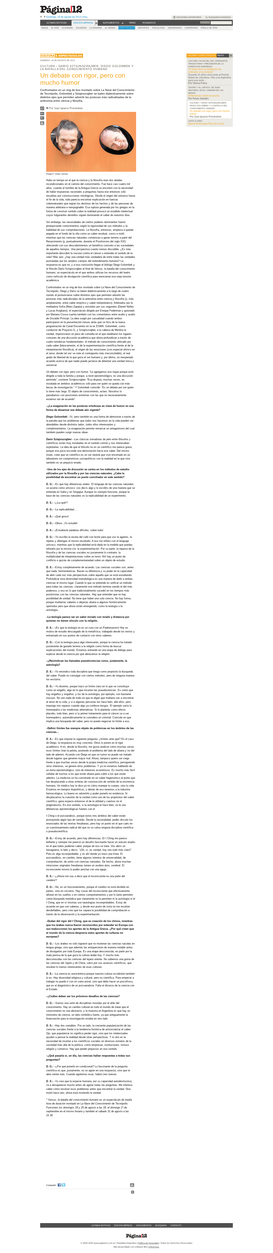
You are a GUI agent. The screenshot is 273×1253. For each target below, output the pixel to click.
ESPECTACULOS (127, 28)
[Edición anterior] (41, 17)
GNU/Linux (153, 1247)
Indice (44, 28)
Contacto (175, 1225)
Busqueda (161, 1225)
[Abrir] (96, 23)
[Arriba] (132, 1192)
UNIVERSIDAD (175, 28)
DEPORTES (143, 28)
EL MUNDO (110, 28)
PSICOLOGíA (158, 28)
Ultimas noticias (101, 1225)
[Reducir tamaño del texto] (42, 118)
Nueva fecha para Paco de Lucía (206, 123)
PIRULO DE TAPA (209, 28)
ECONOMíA (67, 28)
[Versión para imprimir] (42, 124)
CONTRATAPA (191, 28)
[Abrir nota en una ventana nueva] (42, 109)
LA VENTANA (96, 28)
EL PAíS (55, 28)
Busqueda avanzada (219, 17)
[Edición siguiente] (45, 17)
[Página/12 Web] (61, 13)
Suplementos (143, 1225)
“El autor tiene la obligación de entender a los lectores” (204, 70)
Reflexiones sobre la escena (203, 95)
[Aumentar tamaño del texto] (42, 114)
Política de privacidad (148, 1243)
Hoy (85, 17)
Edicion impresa (123, 1225)
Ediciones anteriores (188, 17)
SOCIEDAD (81, 28)
